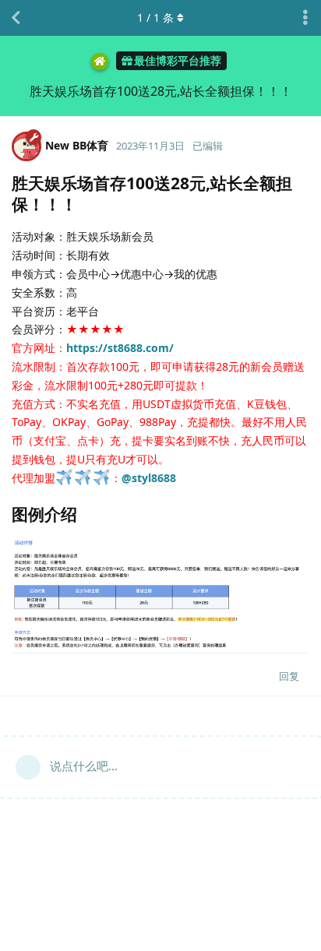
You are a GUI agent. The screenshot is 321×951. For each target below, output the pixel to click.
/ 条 (155, 17)
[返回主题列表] (15, 18)
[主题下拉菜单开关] (305, 18)
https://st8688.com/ (120, 347)
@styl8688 (149, 477)
